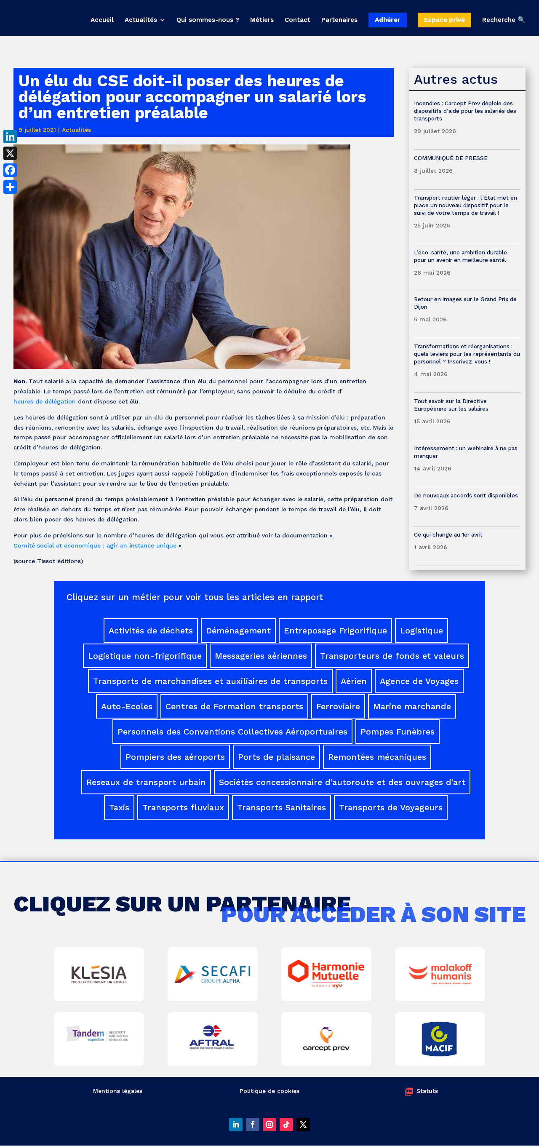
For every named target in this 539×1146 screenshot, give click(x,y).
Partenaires (339, 20)
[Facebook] (10, 170)
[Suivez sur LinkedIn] (236, 1124)
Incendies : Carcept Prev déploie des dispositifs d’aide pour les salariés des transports (465, 111)
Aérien (354, 681)
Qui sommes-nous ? (207, 20)
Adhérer (387, 20)
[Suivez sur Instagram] (269, 1124)
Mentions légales (117, 1090)
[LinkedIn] (10, 136)
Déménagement (238, 630)
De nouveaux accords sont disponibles (466, 495)
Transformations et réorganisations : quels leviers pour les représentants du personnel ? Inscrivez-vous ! (467, 354)
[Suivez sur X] (303, 1124)
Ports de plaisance (276, 757)
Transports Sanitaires (281, 807)
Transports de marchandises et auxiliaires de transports (210, 681)
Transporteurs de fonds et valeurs (392, 656)
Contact (297, 20)
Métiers (262, 20)
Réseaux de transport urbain (146, 782)
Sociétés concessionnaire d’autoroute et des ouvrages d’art (342, 782)
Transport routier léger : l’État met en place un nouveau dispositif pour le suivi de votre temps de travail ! (465, 205)
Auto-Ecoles (126, 706)
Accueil (102, 20)
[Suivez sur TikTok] (286, 1124)
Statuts (427, 1090)
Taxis (119, 807)
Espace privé (444, 20)
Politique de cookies (269, 1090)
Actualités (141, 20)
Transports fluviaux (183, 807)
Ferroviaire (338, 706)
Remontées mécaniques (377, 757)
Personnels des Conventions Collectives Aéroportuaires (232, 732)
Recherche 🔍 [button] (504, 20)
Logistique (421, 630)
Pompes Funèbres (397, 732)
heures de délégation (44, 401)
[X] (10, 153)
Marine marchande (412, 706)
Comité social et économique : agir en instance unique (94, 545)
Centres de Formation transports (234, 706)
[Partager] (10, 187)
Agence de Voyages (419, 681)
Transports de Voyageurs (391, 807)
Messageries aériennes (261, 656)
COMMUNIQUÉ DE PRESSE (451, 158)
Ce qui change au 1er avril (448, 534)
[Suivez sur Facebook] (252, 1124)
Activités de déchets (151, 630)
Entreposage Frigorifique (335, 630)
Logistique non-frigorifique (145, 656)
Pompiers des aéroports (175, 757)
